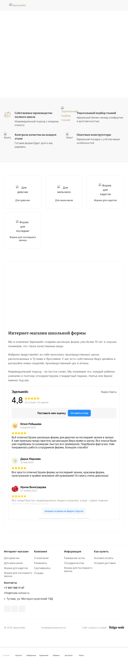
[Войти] (105, 5)
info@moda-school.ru (17, 593)
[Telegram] (14, 609)
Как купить (101, 551)
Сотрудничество (74, 563)
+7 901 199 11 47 (14, 587)
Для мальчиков (13, 563)
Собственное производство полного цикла (33, 115)
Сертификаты (42, 568)
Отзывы (38, 573)
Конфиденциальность (54, 627)
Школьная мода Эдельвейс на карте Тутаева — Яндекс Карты (64, 518)
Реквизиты (40, 563)
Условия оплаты (103, 558)
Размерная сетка (74, 558)
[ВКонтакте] (7, 609)
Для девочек (12, 558)
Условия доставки (105, 563)
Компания (40, 551)
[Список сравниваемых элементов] (113, 5)
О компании (41, 558)
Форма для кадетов (16, 568)
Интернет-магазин (16, 551)
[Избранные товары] (122, 5)
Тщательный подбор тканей (96, 113)
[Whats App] (22, 609)
